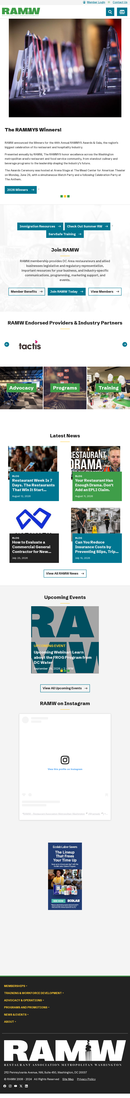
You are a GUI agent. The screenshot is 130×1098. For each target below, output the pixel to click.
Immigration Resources (37, 226)
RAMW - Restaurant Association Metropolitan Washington (54, 813)
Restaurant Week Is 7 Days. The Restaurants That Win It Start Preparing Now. (33, 485)
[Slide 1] (65, 196)
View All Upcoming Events (62, 688)
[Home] (27, 12)
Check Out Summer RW (84, 226)
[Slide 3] (68, 671)
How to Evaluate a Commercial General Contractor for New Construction (31, 547)
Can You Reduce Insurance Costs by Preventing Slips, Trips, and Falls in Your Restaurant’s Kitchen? (97, 547)
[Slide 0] (61, 196)
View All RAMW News (62, 573)
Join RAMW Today (64, 291)
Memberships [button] (14, 986)
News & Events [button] (15, 1014)
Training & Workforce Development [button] (33, 993)
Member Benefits (24, 291)
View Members (102, 291)
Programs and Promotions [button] (25, 1007)
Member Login (96, 2)
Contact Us (120, 2)
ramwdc (96, 813)
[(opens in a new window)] (65, 876)
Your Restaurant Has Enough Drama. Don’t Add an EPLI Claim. (94, 485)
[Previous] (7, 344)
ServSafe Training (62, 234)
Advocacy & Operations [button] (23, 1000)
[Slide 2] (68, 196)
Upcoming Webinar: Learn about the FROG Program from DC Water (63, 657)
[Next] (124, 344)
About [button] (9, 1021)
